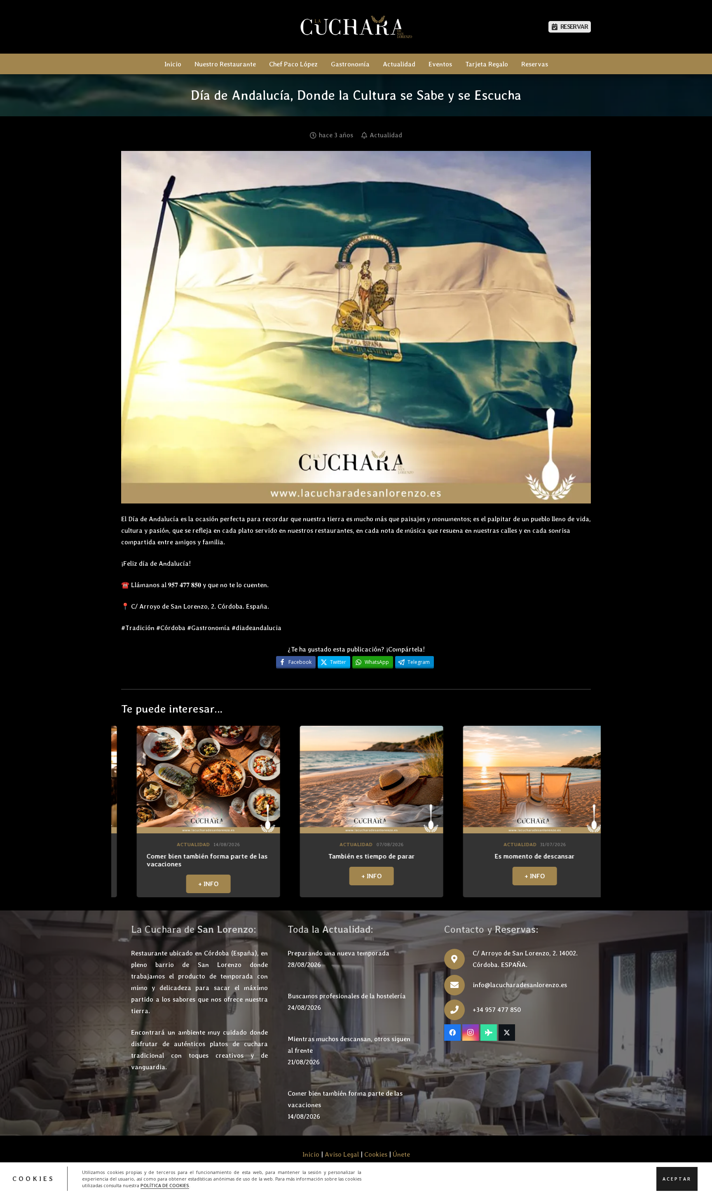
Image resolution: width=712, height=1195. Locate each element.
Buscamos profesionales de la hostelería (347, 996)
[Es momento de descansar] (346, 779)
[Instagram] (470, 1032)
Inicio (310, 1154)
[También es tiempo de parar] (183, 779)
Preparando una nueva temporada (338, 953)
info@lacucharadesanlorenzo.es (520, 985)
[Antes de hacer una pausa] (509, 779)
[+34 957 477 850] (458, 1010)
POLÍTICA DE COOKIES (165, 1185)
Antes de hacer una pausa (509, 856)
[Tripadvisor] (488, 1032)
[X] (507, 1032)
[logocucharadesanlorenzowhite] (356, 26)
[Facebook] (452, 1032)
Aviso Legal (342, 1154)
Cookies (375, 1154)
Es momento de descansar (346, 856)
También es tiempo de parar (183, 856)
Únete (401, 1154)
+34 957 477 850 (497, 1010)
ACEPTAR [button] (677, 1178)
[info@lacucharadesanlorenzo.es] (458, 985)
